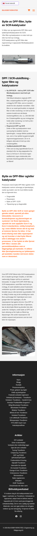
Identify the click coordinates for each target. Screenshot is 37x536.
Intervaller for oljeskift (18, 465)
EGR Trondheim (18, 483)
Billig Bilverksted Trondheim (18, 405)
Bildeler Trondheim (18, 410)
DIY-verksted (18, 440)
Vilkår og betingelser (18, 392)
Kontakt (18, 385)
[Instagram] (21, 516)
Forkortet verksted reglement (19, 395)
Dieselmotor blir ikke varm (18, 486)
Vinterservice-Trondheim (18, 473)
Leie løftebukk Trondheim (18, 418)
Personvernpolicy (18, 387)
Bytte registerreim (18, 478)
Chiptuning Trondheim (18, 453)
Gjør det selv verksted (18, 448)
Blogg (18, 382)
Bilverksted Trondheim (18, 407)
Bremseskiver (18, 475)
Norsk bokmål (10, 3)
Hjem (18, 380)
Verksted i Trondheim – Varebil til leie (18, 400)
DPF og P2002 (18, 455)
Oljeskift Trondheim (18, 463)
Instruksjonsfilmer (18, 425)
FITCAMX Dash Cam (18, 423)
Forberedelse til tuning (18, 460)
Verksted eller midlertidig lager (18, 445)
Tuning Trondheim (18, 450)
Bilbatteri (18, 480)
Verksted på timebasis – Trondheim (18, 397)
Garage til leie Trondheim (18, 470)
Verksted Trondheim (19, 415)
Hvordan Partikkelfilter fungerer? (18, 402)
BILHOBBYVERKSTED (10, 10)
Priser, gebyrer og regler (18, 390)
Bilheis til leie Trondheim (18, 413)
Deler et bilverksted (18, 443)
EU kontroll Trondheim (18, 468)
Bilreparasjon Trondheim (18, 420)
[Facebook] (16, 516)
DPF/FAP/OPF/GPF (19, 458)
